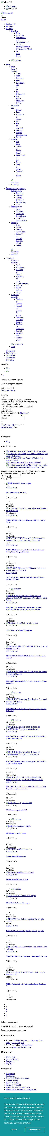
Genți (18, 292)
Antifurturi (20, 267)
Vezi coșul (5, 390)
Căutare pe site (12, 1080)
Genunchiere (21, 232)
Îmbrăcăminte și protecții (16, 189)
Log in (8, 1064)
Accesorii (10, 258)
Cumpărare (10, 358)
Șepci (18, 209)
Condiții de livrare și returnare (18, 1078)
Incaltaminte (21, 202)
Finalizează (24, 413)
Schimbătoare (21, 135)
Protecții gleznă (19, 242)
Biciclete (9, 29)
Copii (18, 56)
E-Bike (18, 52)
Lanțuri (19, 132)
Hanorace (20, 200)
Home (3, 20)
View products (8, 916)
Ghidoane (20, 78)
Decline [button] (14, 1129)
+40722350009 (27, 1045)
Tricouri (19, 195)
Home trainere (19, 289)
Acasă (3, 425)
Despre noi (10, 1074)
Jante (18, 112)
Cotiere (19, 227)
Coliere (19, 103)
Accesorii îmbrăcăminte (21, 219)
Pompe (19, 322)
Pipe (18, 80)
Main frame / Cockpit (14, 69)
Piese (8, 64)
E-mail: (9, 1047)
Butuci (18, 110)
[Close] (2, 423)
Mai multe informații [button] (22, 1123)
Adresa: (9, 1040)
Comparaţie (10, 355)
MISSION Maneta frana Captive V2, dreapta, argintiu (25, 931)
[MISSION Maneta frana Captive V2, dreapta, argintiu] (27, 921)
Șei (17, 92)
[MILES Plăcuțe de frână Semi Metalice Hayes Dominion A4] (27, 974)
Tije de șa (17, 87)
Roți (17, 121)
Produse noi (10, 24)
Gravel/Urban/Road (24, 49)
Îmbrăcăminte (16, 191)
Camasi (19, 198)
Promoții (9, 26)
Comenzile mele (12, 1059)
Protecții (14, 223)
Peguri (18, 162)
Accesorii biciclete (15, 261)
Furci (18, 76)
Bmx (18, 33)
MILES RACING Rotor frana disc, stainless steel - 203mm (26, 956)
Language (5, 364)
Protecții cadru (19, 334)
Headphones (21, 216)
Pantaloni (19, 193)
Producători (10, 1076)
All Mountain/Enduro (23, 41)
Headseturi (20, 94)
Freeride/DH (21, 38)
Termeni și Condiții (13, 1085)
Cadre (18, 73)
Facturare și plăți (12, 1083)
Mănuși (19, 245)
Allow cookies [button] (35, 1129)
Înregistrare (10, 1061)
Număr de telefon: (13, 1045)
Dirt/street (20, 35)
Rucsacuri (20, 214)
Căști (18, 225)
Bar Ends (18, 143)
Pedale (18, 137)
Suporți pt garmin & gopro (19, 310)
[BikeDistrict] (7, 13)
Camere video (19, 339)
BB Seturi (18, 97)
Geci (18, 204)
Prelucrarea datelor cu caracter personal (21, 1089)
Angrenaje (20, 83)
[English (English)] (8, 368)
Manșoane (20, 101)
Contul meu (10, 351)
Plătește (13, 390)
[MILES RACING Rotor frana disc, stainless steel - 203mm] (27, 949)
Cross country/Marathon (23, 45)
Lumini (19, 331)
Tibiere (19, 229)
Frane (18, 153)
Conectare (10, 360)
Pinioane (19, 130)
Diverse (14, 139)
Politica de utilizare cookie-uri (18, 1087)
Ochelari (19, 211)
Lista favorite (11, 353)
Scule (18, 265)
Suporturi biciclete (19, 318)
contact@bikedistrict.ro (21, 1047)
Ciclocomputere (22, 283)
